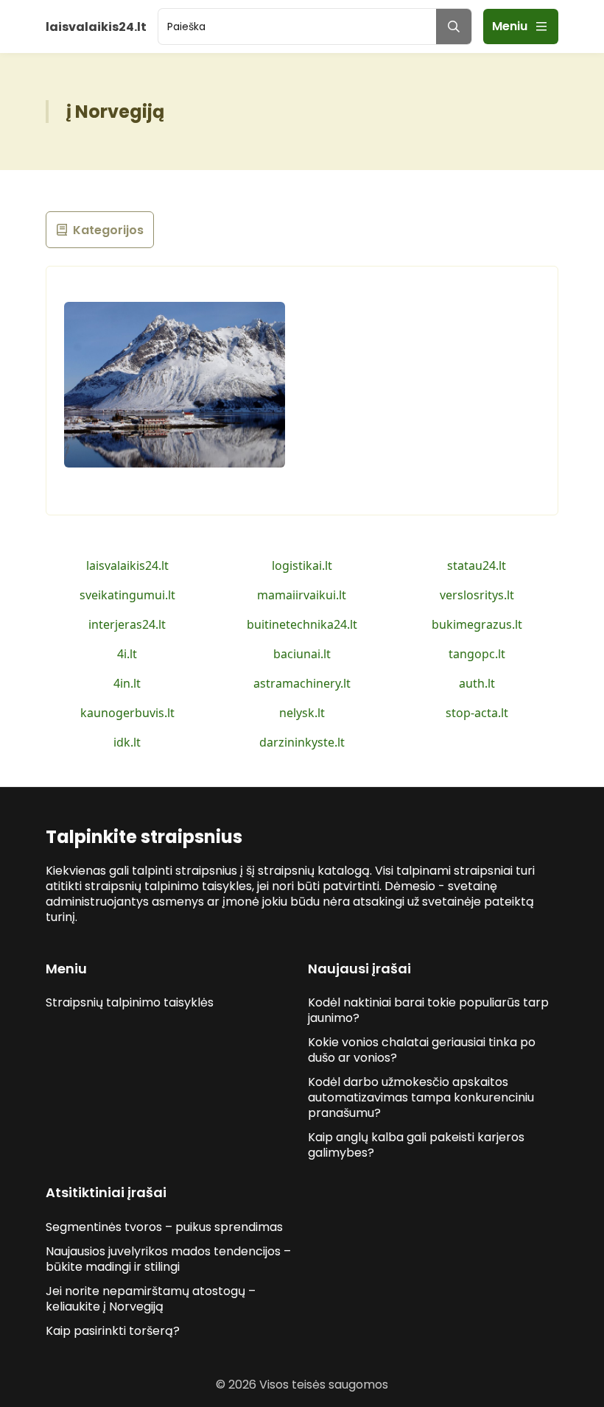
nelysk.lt (302, 713)
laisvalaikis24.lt (127, 565)
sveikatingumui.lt (127, 595)
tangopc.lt (477, 654)
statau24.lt (476, 565)
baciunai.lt (302, 654)
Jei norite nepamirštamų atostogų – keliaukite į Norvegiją (151, 1299)
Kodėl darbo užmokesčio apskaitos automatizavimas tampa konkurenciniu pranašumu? (421, 1097)
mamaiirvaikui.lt (301, 595)
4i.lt (127, 654)
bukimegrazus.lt (477, 624)
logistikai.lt (302, 565)
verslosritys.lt (477, 595)
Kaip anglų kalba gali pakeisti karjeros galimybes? (416, 1145)
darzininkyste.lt (302, 742)
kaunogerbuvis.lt (127, 713)
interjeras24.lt (127, 624)
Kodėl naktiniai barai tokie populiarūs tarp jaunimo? (428, 1010)
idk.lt (127, 742)
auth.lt (477, 683)
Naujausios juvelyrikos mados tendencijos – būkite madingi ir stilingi (168, 1259)
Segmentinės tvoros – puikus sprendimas (164, 1227)
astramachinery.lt (302, 683)
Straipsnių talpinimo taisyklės (130, 1002)
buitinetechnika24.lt (302, 624)
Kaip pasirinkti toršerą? (113, 1330)
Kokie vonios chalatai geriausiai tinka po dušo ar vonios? (421, 1050)
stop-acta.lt (477, 713)
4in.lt (127, 683)
